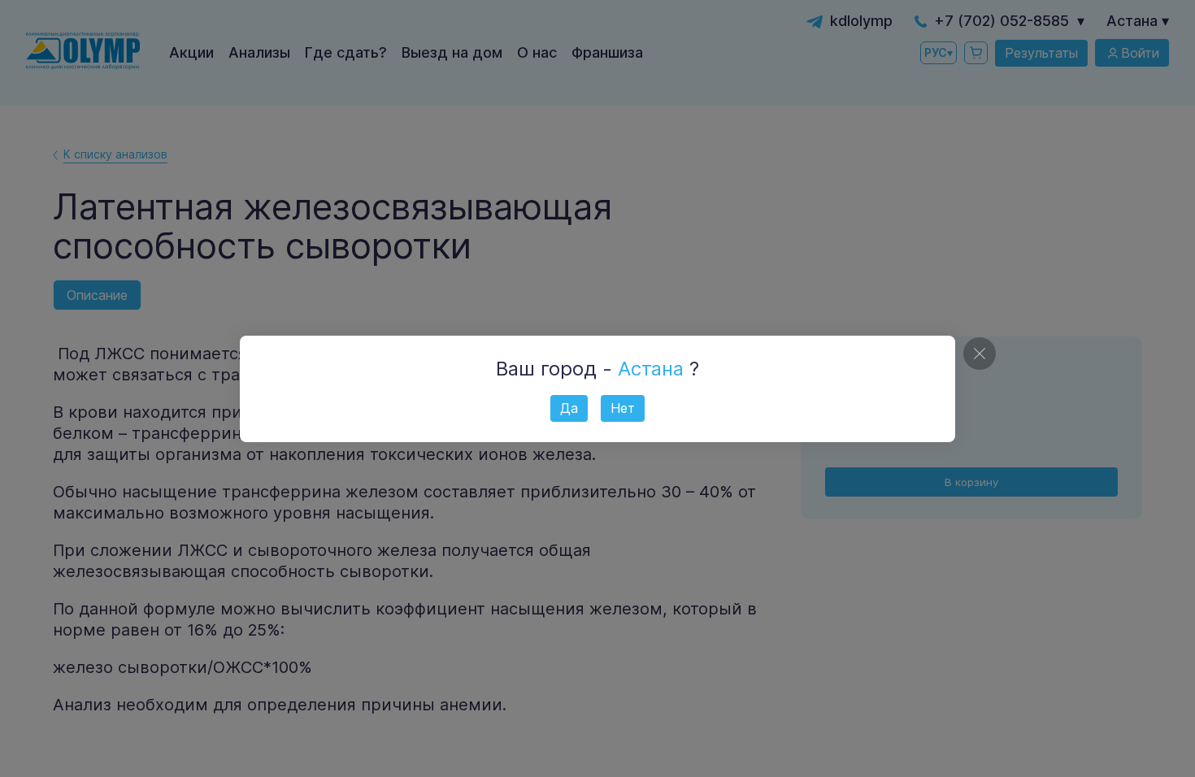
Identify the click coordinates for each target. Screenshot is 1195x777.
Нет (623, 408)
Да (569, 408)
